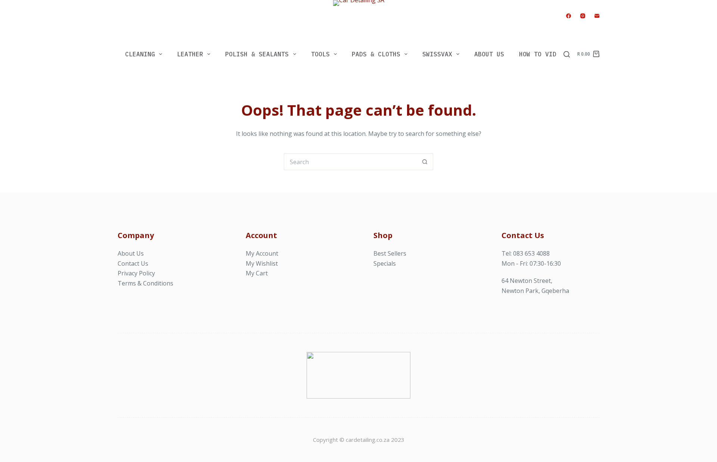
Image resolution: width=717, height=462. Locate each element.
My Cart (257, 273)
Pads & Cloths (376, 54)
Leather (190, 54)
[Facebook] (568, 15)
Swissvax (437, 54)
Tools (320, 54)
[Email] (597, 15)
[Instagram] (582, 15)
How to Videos (543, 54)
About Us (489, 54)
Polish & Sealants (257, 54)
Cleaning (140, 54)
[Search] (567, 54)
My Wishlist (262, 263)
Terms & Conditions (145, 283)
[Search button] (424, 161)
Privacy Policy (136, 273)
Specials (384, 263)
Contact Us (133, 263)
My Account (262, 253)
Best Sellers (389, 253)
